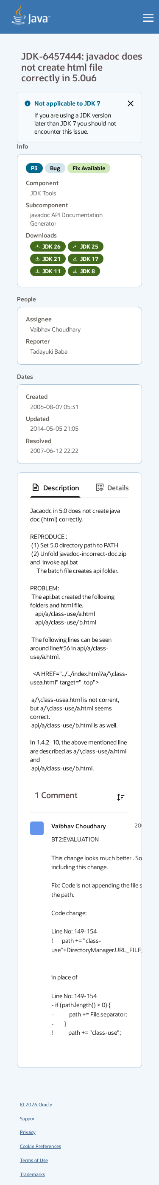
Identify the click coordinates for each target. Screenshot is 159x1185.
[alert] (79, 117)
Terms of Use (34, 1160)
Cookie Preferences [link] (40, 1146)
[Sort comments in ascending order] (121, 797)
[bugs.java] (31, 15)
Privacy (28, 1132)
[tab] (55, 487)
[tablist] (79, 487)
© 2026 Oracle (36, 1104)
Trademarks (32, 1174)
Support (28, 1118)
